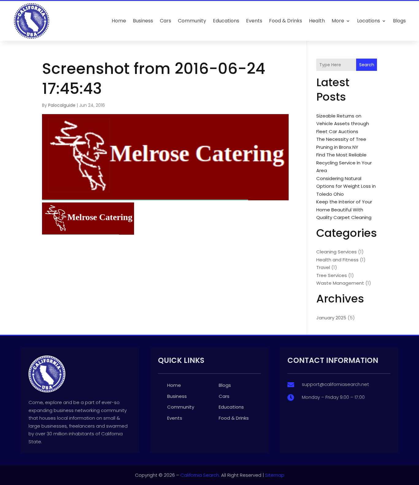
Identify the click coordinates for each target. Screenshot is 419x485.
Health (317, 20)
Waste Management (340, 283)
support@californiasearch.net (335, 384)
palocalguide (61, 105)
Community (192, 20)
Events (254, 20)
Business (143, 20)
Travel (323, 267)
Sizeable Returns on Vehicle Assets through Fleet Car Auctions (342, 124)
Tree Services (331, 275)
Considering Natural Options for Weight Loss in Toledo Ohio (346, 186)
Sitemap (274, 475)
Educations (226, 20)
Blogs (399, 20)
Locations (368, 20)
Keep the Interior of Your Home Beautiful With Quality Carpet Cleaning (344, 209)
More (338, 20)
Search (366, 65)
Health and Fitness (337, 259)
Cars (165, 20)
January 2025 (331, 317)
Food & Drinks (285, 20)
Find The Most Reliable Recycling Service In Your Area (344, 163)
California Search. (200, 475)
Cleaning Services (336, 251)
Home (119, 20)
